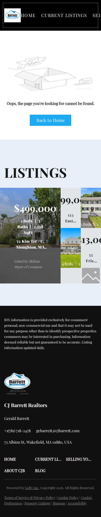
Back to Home (50, 120)
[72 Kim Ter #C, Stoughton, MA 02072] (30, 282)
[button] (12, 15)
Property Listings (37, 503)
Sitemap (59, 503)
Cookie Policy (68, 497)
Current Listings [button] (64, 15)
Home (28, 15)
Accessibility (77, 503)
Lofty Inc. (32, 487)
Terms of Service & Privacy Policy (29, 497)
